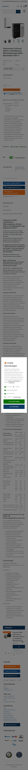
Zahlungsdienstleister (12, 390)
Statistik (17, 386)
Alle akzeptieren (14, 401)
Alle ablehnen (14, 406)
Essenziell (9, 386)
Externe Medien (11, 393)
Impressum (11, 382)
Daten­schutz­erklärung (13, 380)
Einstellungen (17, 397)
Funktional (9, 396)
